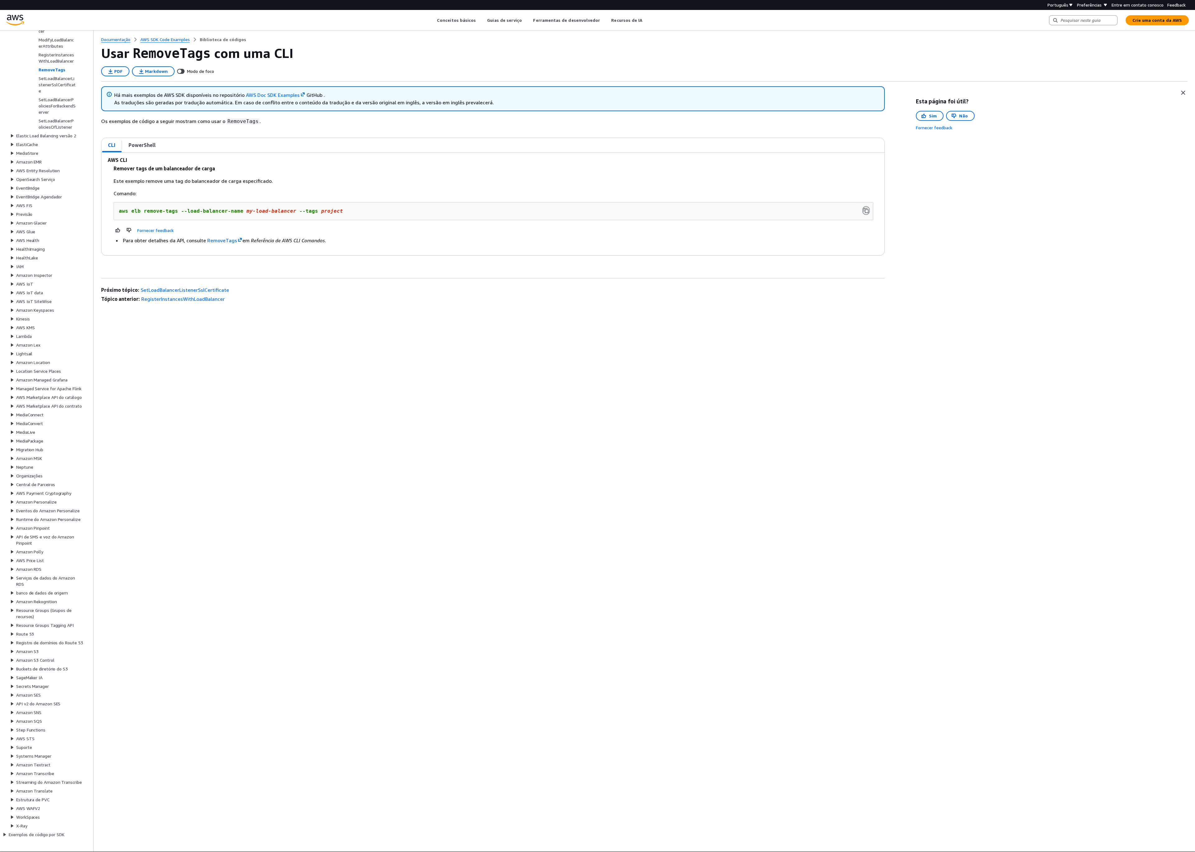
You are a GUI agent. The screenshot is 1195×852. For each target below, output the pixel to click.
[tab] (112, 145)
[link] (223, 39)
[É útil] (118, 230)
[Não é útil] (129, 230)
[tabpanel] (492, 204)
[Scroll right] (647, 20)
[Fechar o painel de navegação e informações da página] (1183, 93)
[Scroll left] (432, 20)
